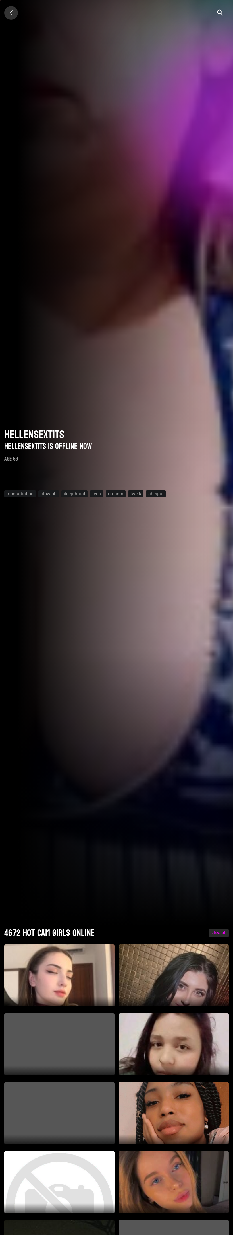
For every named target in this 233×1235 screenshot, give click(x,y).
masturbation (20, 493)
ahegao (155, 493)
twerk (135, 493)
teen (96, 493)
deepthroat (74, 493)
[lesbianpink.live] (11, 13)
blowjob (49, 493)
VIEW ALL (218, 933)
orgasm (115, 493)
